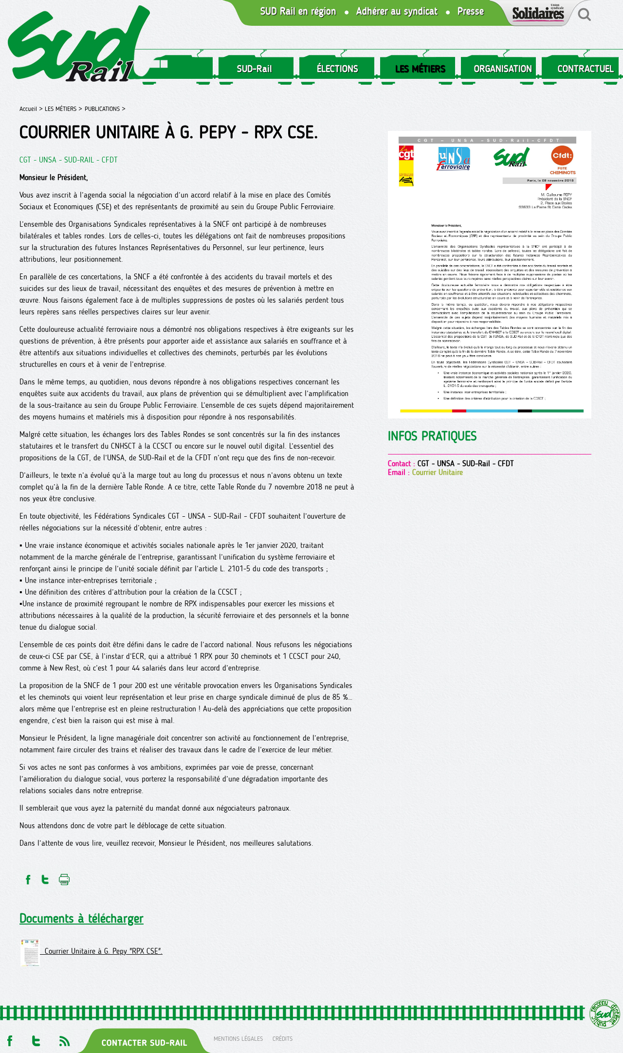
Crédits (283, 1038)
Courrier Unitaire (437, 472)
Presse (471, 11)
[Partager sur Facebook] (27, 876)
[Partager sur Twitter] (45, 876)
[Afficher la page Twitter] (36, 1038)
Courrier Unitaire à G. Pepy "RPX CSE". (101, 951)
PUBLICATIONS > (105, 108)
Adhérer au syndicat (397, 11)
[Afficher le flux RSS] (64, 1038)
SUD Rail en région (298, 11)
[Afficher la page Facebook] (9, 1038)
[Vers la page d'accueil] (79, 45)
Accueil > (32, 108)
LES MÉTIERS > (63, 108)
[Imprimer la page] (64, 876)
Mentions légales (238, 1038)
